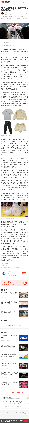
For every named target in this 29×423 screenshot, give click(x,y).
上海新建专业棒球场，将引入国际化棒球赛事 (9, 303)
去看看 (23, 273)
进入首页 (15, 412)
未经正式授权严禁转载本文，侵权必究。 (10, 267)
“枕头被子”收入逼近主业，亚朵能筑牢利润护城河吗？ (9, 346)
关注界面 (7, 412)
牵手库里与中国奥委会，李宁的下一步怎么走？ (9, 293)
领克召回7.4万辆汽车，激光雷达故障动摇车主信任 (9, 373)
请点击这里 (12, 265)
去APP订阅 (18, 406)
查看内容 (7, 406)
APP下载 (22, 412)
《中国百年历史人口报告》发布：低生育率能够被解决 (9, 355)
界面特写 (8, 397)
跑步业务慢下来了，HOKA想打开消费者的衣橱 (9, 312)
